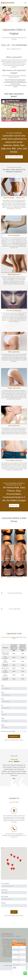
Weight (2, 718)
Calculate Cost (13, 736)
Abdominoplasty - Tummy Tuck (14, 208)
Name (2, 685)
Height (2, 724)
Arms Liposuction (14, 247)
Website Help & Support (7, 933)
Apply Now (15, 505)
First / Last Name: (5, 883)
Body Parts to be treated (6, 731)
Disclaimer (18, 936)
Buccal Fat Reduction (14, 321)
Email (2, 698)
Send (13, 912)
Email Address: (4, 889)
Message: (3, 902)
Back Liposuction (20, 283)
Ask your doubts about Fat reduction (11, 947)
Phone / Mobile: (5, 896)
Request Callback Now (14, 156)
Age (2, 711)
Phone (3, 692)
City (2, 705)
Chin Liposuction (22, 433)
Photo (19, 952)
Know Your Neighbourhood (8, 936)
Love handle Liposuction (16, 469)
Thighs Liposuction (16, 398)
